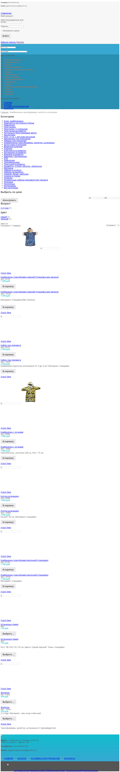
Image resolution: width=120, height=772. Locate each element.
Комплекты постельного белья (19, 123)
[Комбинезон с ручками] (21, 403)
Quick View (6, 273)
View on (4, 223)
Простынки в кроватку (15, 130)
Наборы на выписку (12, 77)
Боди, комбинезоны (13, 121)
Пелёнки (8, 84)
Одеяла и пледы (10, 82)
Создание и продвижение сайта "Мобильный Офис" (39, 770)
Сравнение (6, 13)
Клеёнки (8, 65)
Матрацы (8, 72)
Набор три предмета (11, 345)
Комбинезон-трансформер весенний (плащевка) (24, 560)
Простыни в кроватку (14, 164)
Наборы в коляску (11, 74)
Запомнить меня (10, 30)
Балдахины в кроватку (15, 152)
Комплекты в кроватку (13, 67)
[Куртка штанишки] (11, 467)
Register (20, 42)
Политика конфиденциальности (82, 770)
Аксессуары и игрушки (13, 60)
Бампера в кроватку (14, 154)
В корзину (8, 286)
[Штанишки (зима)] (11, 595)
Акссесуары (9, 134)
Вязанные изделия (11, 62)
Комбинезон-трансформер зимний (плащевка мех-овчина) (30, 277)
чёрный (4, 218)
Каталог (8, 104)
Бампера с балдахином (15, 156)
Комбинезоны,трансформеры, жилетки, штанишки (29, 142)
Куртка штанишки (10, 496)
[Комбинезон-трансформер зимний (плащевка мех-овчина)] (40, 248)
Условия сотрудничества (16, 106)
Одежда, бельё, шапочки (14, 79)
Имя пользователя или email (12, 20)
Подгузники (10, 126)
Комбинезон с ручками (12, 432)
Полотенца (9, 91)
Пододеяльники (12, 162)
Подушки (8, 89)
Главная (8, 102)
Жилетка (5, 692)
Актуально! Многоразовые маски (20, 132)
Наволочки (9, 124)
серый (4, 216)
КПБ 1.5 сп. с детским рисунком (19, 136)
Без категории (11, 187)
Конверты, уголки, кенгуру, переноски (19, 69)
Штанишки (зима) (9, 624)
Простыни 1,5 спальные (16, 128)
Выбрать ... (8, 633)
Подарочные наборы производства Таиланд (21, 87)
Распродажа (9, 94)
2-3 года (5, 207)
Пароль (4, 26)
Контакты (8, 108)
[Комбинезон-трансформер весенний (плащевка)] (11, 531)
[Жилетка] (11, 663)
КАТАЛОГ (22, 758)
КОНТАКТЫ (69, 758)
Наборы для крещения (15, 140)
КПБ (6, 158)
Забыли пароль (8, 42)
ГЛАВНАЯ (8, 758)
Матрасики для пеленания (17, 138)
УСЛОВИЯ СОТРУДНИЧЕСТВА (45, 758)
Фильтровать (9, 200)
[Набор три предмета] (11, 316)
